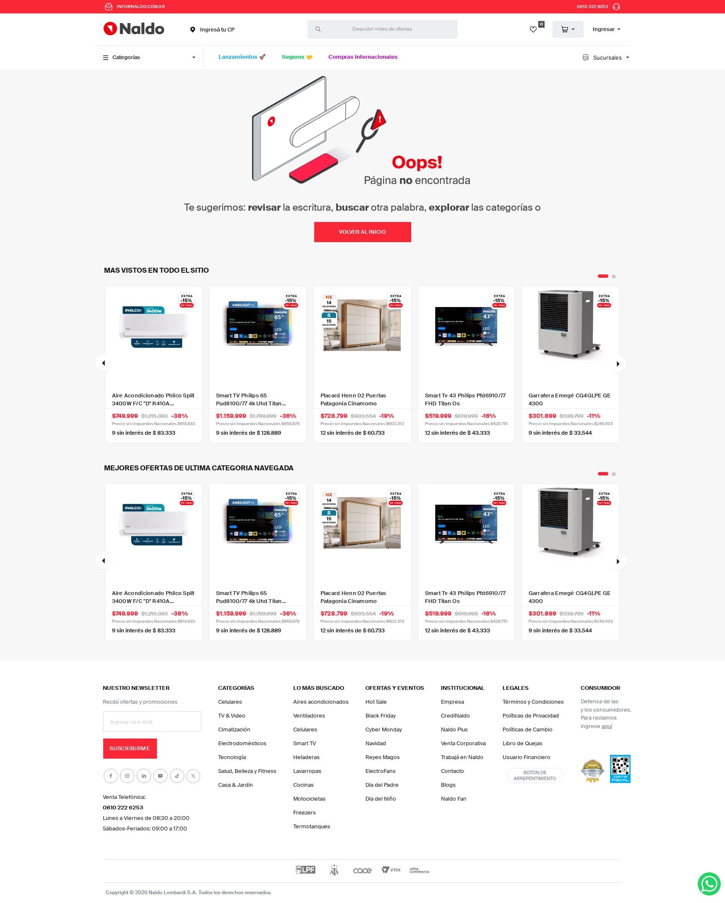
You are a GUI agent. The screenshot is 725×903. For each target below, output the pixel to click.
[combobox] (382, 29)
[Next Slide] (617, 364)
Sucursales (607, 57)
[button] (211, 29)
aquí (607, 726)
